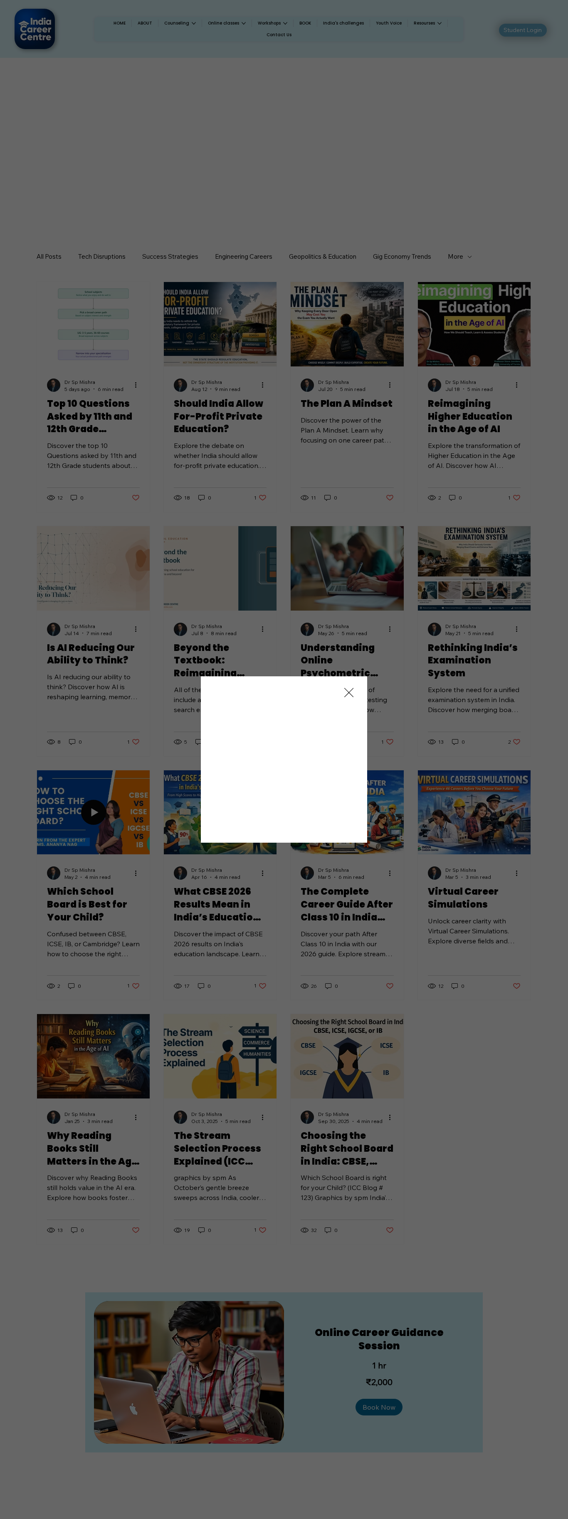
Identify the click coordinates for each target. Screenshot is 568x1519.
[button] (348, 693)
